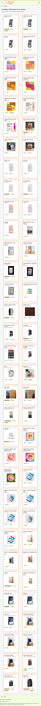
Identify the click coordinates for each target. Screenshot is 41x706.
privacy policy (2, 699)
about (5, 696)
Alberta (5, 6)
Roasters (2, 6)
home (2, 696)
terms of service (8, 699)
